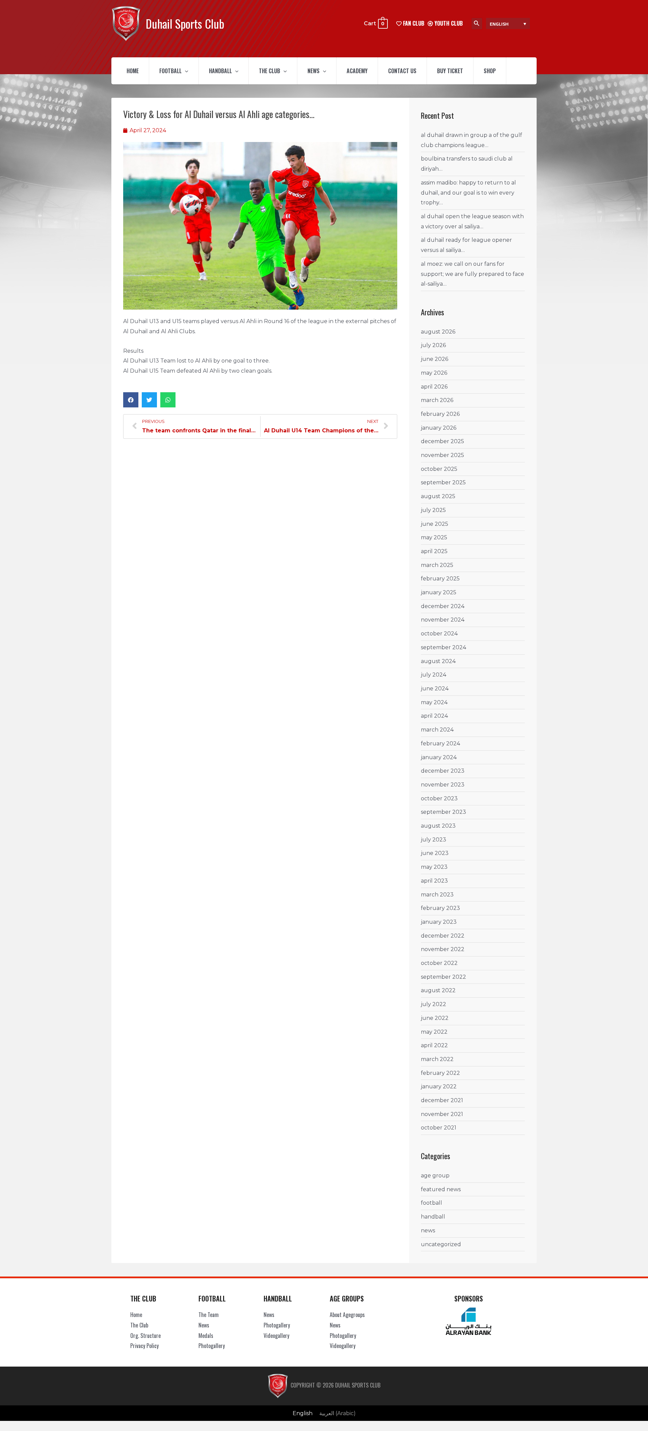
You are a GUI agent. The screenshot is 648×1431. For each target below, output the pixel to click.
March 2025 (437, 565)
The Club (269, 71)
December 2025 (442, 441)
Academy (357, 71)
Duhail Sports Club (185, 23)
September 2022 (443, 977)
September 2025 (443, 482)
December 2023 (442, 771)
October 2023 (439, 798)
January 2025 (438, 592)
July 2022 (433, 1004)
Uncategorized (441, 1244)
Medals (205, 1336)
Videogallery (276, 1336)
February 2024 (440, 743)
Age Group (435, 1175)
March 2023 (437, 894)
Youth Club (448, 23)
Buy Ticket (450, 71)
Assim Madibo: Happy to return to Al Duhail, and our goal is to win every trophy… (468, 192)
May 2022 (434, 1032)
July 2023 (433, 839)
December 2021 (442, 1100)
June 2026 (434, 359)
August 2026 (438, 331)
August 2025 (438, 496)
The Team (208, 1315)
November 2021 (442, 1114)
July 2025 (433, 510)
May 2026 (434, 373)
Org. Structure (145, 1336)
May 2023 (434, 867)
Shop (490, 71)
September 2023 (443, 812)
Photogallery (211, 1346)
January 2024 (439, 757)
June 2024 (435, 688)
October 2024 (439, 633)
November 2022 (442, 949)
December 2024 (442, 606)
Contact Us (402, 71)
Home (133, 71)
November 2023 (442, 784)
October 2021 (438, 1127)
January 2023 (439, 922)
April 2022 (434, 1045)
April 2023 (434, 881)
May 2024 (434, 702)
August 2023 (438, 826)
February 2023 (440, 908)
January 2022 (439, 1086)
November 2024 (442, 620)
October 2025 (439, 469)
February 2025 (440, 578)
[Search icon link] (477, 23)
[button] (130, 399)
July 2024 (433, 674)
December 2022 (442, 936)
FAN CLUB (413, 23)
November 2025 (442, 455)
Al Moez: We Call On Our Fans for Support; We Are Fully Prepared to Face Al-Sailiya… (472, 274)
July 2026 (433, 345)
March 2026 (437, 400)
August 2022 (438, 990)
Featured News (441, 1189)
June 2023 (435, 853)
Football (170, 71)
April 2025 (434, 551)
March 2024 (437, 729)
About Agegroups (347, 1315)
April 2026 (434, 386)
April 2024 (434, 716)
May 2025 (434, 537)
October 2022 (439, 963)
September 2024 (443, 647)
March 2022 (437, 1059)
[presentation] (185, 71)
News (313, 71)
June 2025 (434, 524)
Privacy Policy (144, 1346)
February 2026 (440, 414)
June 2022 (435, 1018)
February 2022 (440, 1073)
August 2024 (438, 661)
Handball (220, 71)
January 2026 (438, 428)
